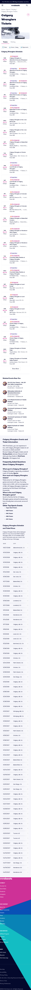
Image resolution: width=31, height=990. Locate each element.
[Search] (27, 5)
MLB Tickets (9, 510)
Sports (8, 9)
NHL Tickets (9, 513)
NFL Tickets (9, 519)
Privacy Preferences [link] (5, 983)
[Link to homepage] (15, 5)
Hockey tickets (7, 454)
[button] (4, 47)
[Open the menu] (2, 5)
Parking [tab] (13, 42)
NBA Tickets (9, 516)
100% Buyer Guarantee (17, 1)
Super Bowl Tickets (11, 507)
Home (3, 9)
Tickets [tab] (5, 42)
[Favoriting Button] (28, 14)
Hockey (13, 9)
